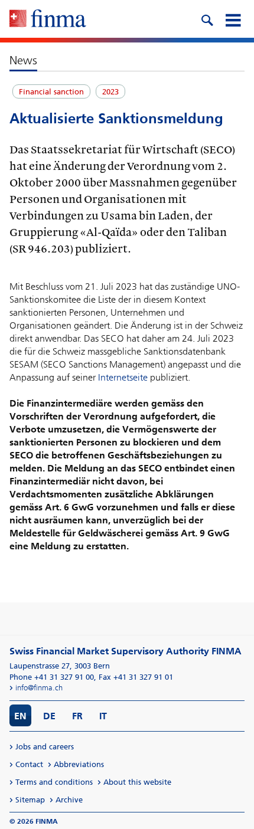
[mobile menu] (233, 19)
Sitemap (30, 799)
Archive (69, 799)
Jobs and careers (44, 746)
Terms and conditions (54, 782)
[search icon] (207, 19)
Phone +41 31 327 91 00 (51, 677)
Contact (29, 764)
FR (77, 716)
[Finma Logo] (47, 19)
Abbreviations (79, 764)
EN (20, 716)
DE (49, 716)
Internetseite (123, 377)
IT (103, 716)
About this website (137, 782)
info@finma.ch (39, 687)
